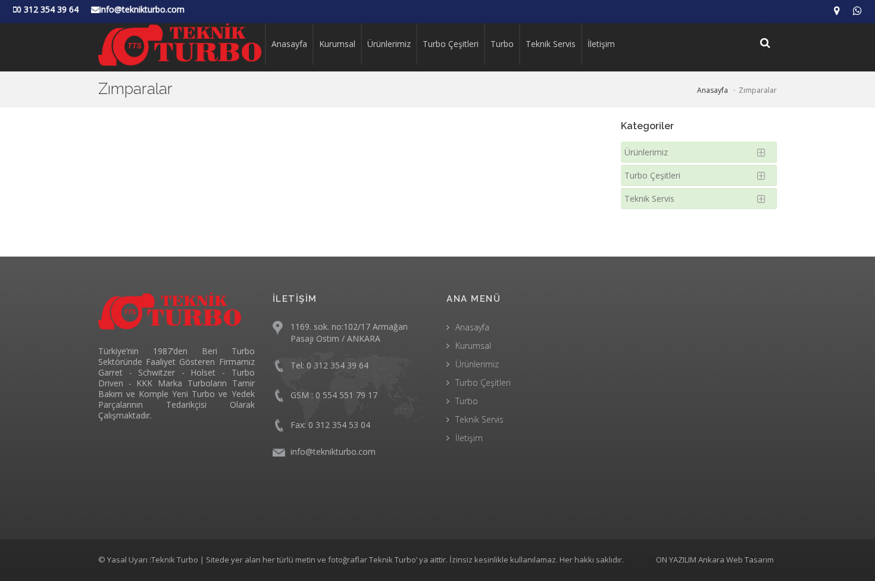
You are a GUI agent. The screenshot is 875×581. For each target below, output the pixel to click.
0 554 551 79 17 (346, 395)
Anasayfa (289, 43)
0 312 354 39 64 (337, 365)
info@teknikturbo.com (333, 451)
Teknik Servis (551, 43)
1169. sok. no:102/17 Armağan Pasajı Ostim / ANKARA (349, 332)
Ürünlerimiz (389, 43)
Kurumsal (337, 43)
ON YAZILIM (676, 559)
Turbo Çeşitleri (451, 43)
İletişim (601, 43)
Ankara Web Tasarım (736, 559)
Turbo (502, 43)
